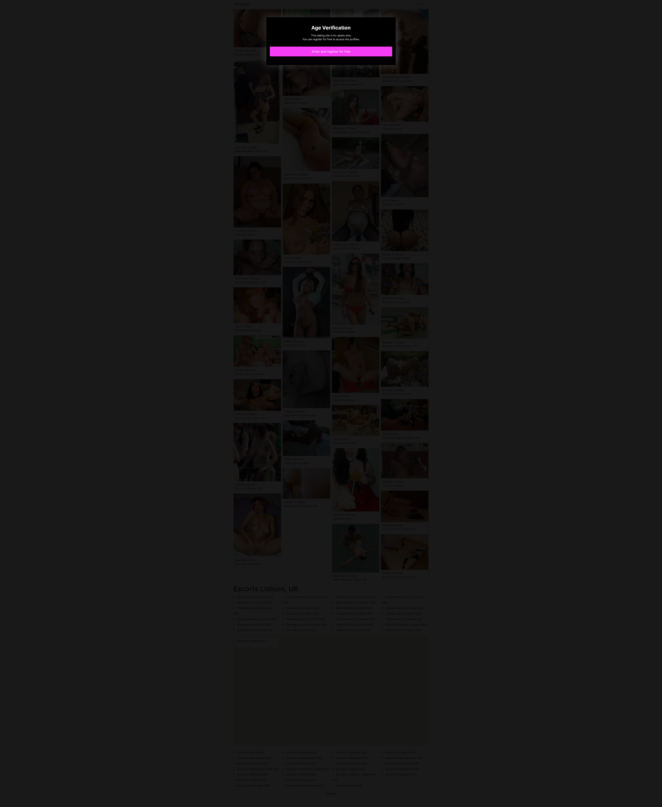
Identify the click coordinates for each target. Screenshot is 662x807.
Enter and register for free (331, 51)
